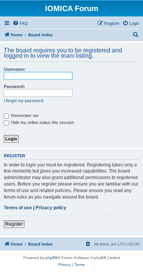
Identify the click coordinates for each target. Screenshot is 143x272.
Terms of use (18, 207)
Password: (14, 86)
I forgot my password (23, 100)
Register (14, 224)
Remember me (24, 115)
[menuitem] (20, 23)
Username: (15, 69)
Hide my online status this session (42, 122)
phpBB (51, 258)
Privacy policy (50, 207)
